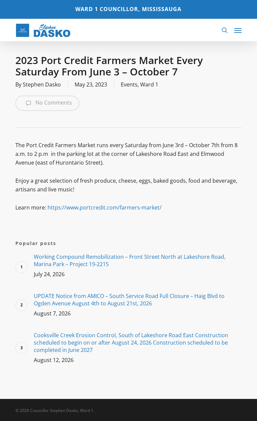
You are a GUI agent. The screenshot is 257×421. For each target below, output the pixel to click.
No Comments (53, 102)
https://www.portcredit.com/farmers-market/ (105, 207)
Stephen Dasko (42, 84)
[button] (238, 30)
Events (129, 84)
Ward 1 (149, 84)
